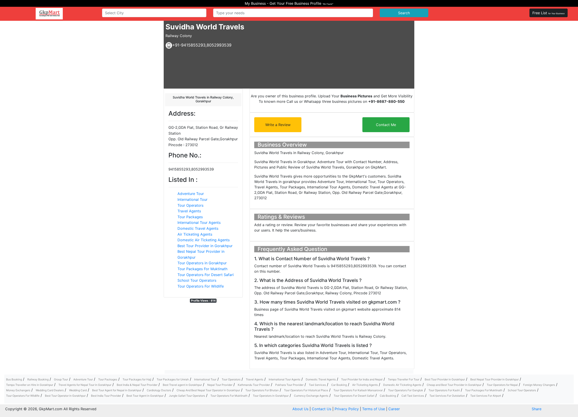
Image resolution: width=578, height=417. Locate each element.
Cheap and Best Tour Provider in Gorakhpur (454, 385)
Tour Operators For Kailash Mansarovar (358, 390)
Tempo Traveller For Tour (403, 379)
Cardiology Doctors (159, 390)
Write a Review (278, 124)
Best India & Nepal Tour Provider (137, 385)
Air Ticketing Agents (194, 234)
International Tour (192, 199)
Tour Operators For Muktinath (228, 395)
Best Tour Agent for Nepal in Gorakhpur (116, 390)
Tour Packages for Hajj (137, 379)
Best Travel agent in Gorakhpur (182, 385)
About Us (300, 409)
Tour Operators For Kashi (444, 390)
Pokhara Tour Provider (289, 385)
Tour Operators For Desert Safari (205, 274)
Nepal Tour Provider (219, 385)
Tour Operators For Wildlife (200, 286)
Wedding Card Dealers (50, 390)
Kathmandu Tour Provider (254, 385)
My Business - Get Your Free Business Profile (289, 3)
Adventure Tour (190, 193)
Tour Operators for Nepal (502, 385)
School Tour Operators (196, 280)
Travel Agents (189, 211)
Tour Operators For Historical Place (306, 390)
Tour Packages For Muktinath (202, 269)
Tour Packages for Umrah (173, 379)
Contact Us (321, 409)
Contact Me (386, 124)
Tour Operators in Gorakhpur (202, 263)
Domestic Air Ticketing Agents (203, 240)
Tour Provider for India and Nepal (361, 379)
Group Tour (61, 379)
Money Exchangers (18, 390)
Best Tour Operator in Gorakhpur (65, 395)
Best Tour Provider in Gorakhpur (205, 246)
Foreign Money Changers (539, 385)
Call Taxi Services (412, 395)
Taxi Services (317, 385)
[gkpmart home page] (49, 14)
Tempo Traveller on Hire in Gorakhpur (29, 385)
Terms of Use (373, 409)
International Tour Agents (199, 222)
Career (394, 409)
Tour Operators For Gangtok (405, 390)
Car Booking (339, 385)
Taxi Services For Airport (485, 395)
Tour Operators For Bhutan (262, 390)
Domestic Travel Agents (197, 228)
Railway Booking (38, 379)
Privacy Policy (347, 409)
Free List (548, 13)
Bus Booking (14, 379)
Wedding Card (78, 390)
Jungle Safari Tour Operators (187, 395)
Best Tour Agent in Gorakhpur (144, 395)
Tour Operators (190, 205)
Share (536, 409)
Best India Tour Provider (106, 395)
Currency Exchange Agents (311, 395)
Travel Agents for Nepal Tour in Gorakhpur (84, 385)
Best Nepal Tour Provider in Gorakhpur (494, 379)
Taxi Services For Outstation (447, 395)
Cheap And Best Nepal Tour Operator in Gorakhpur (208, 390)
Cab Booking (388, 395)
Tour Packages (190, 217)
